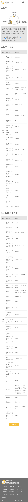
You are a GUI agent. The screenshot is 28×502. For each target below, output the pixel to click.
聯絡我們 (12, 489)
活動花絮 (19, 487)
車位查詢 (19, 491)
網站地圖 (5, 494)
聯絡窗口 (14, 425)
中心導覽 (5, 491)
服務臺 (4, 489)
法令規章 (12, 494)
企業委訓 (12, 487)
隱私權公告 (20, 494)
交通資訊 (12, 491)
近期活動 (5, 487)
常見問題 (19, 489)
